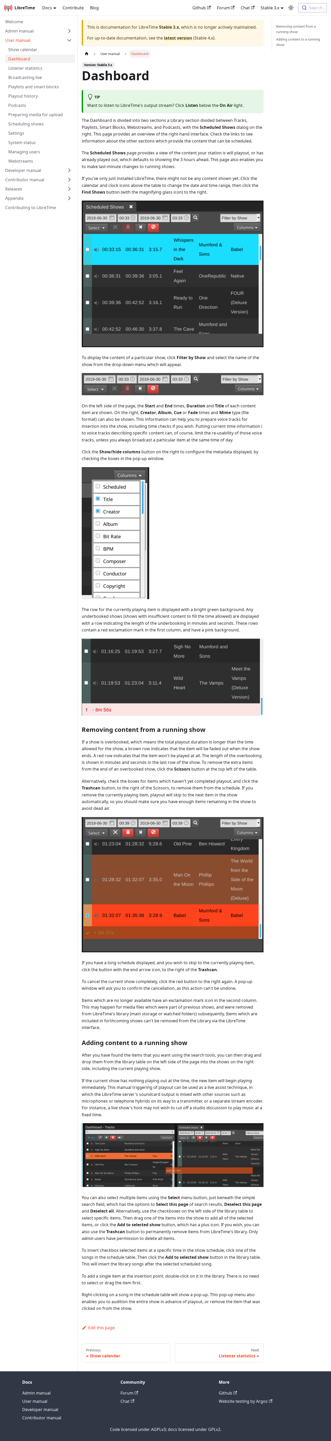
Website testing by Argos (243, 1401)
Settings (16, 133)
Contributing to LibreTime (30, 207)
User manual (17, 40)
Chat (245, 8)
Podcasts (17, 105)
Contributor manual (24, 180)
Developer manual (23, 170)
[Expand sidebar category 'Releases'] (69, 189)
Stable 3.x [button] (270, 8)
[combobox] (312, 7)
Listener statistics (25, 68)
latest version (178, 38)
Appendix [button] (14, 198)
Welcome (14, 22)
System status (22, 142)
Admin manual (19, 31)
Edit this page (101, 1328)
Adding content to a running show (298, 42)
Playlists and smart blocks (33, 87)
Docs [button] (47, 8)
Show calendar (22, 49)
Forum (223, 8)
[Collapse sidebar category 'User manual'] (69, 40)
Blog (94, 8)
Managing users (24, 152)
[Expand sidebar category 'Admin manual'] (69, 31)
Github (199, 8)
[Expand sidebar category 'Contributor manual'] (69, 180)
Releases (13, 189)
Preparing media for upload (35, 114)
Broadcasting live (25, 77)
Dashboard (19, 59)
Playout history (23, 96)
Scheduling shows (26, 124)
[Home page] (87, 54)
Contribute (73, 8)
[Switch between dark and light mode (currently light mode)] (291, 8)
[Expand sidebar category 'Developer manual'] (69, 170)
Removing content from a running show (296, 29)
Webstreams (20, 161)
